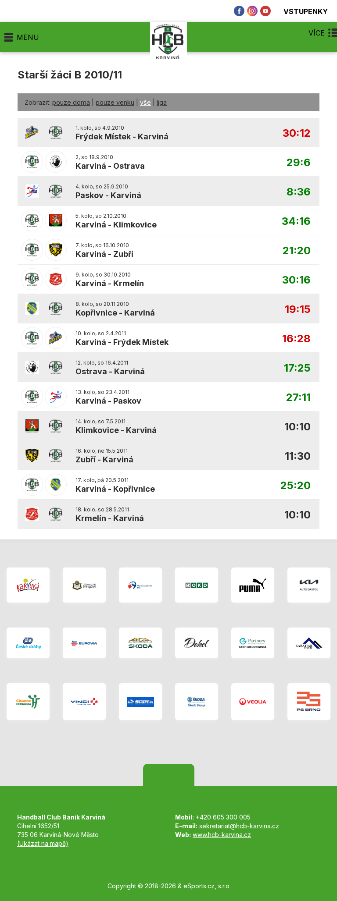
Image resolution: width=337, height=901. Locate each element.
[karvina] (28, 585)
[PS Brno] (308, 701)
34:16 (296, 221)
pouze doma (71, 102)
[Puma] (252, 585)
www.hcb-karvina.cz (222, 834)
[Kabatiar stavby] (308, 643)
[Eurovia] (84, 643)
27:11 (298, 398)
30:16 (296, 280)
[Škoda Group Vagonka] (196, 701)
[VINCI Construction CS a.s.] (84, 701)
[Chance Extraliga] (28, 701)
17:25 (297, 368)
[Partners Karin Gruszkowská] (252, 643)
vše (145, 102)
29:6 (299, 163)
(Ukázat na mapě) (42, 843)
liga (162, 102)
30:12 (297, 133)
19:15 (298, 310)
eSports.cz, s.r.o (206, 886)
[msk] (140, 585)
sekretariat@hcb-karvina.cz (239, 826)
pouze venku (115, 102)
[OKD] (196, 585)
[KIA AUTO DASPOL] (308, 585)
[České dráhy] (28, 643)
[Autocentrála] (140, 643)
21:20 (297, 251)
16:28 (296, 339)
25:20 (295, 486)
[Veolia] (252, 701)
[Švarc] (140, 701)
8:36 (299, 192)
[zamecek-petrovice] (84, 585)
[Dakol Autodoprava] (196, 643)
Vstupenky (305, 11)
